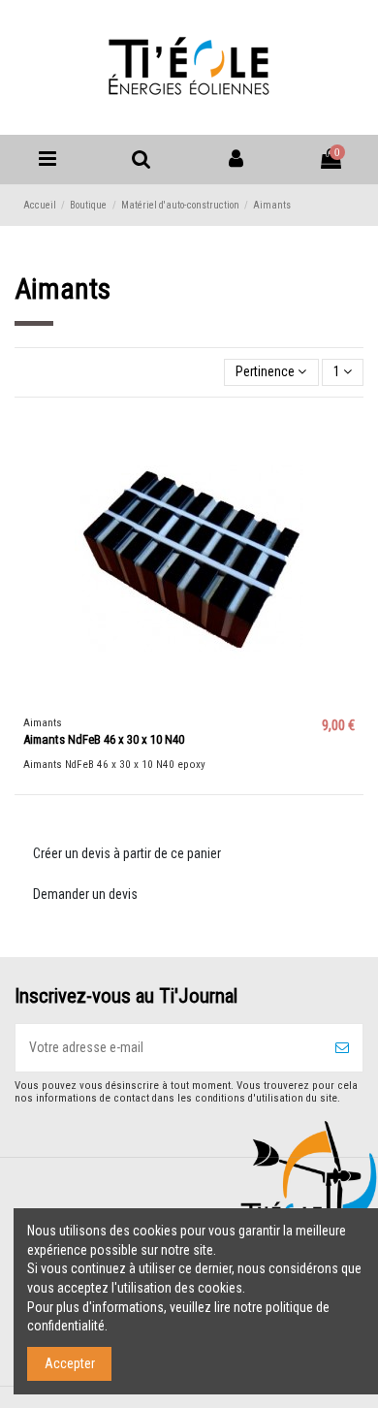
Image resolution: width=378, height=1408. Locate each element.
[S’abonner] (342, 1048)
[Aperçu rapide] (348, 440)
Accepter (70, 1363)
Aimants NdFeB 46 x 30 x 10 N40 (103, 739)
